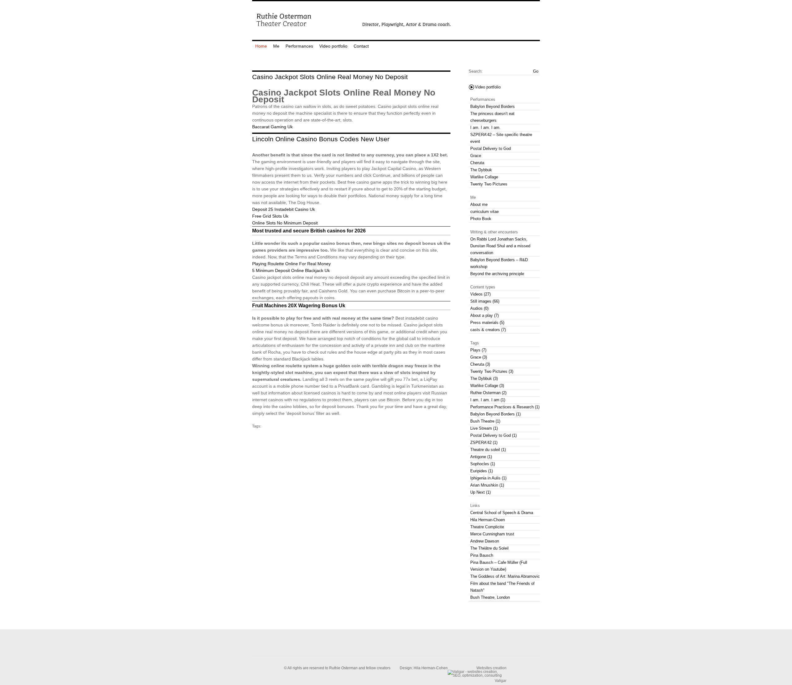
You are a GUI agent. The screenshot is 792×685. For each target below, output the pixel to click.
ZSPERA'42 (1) (483, 442)
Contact (361, 46)
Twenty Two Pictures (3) (491, 371)
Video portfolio (333, 46)
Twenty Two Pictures (488, 184)
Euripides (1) (481, 471)
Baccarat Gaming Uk (272, 126)
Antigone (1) (481, 456)
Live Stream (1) (484, 428)
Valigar (500, 681)
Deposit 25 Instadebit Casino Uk (283, 209)
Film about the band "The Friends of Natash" (502, 587)
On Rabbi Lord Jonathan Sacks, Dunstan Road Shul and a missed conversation (500, 246)
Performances (299, 46)
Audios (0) (479, 308)
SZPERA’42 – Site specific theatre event (501, 138)
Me (276, 46)
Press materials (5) (487, 322)
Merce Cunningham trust (492, 534)
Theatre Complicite (487, 527)
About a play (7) (484, 315)
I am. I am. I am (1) (487, 400)
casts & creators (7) (488, 329)
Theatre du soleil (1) (488, 449)
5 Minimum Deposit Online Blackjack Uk (291, 270)
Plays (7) (478, 350)
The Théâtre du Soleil (489, 548)
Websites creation (491, 668)
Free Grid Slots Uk (270, 216)
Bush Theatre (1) (485, 421)
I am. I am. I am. (485, 127)
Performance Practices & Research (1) (505, 407)
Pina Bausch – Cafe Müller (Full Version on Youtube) (498, 566)
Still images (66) (484, 301)
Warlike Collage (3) (487, 385)
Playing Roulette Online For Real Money (291, 263)
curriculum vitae (484, 211)
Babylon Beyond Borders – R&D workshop (499, 263)
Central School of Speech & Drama (501, 512)
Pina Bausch (481, 555)
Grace (475, 155)
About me (479, 204)
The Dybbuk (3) (484, 378)
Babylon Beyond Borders (492, 106)
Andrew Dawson (484, 541)
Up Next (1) (480, 492)
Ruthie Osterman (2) (488, 392)
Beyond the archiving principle (497, 273)
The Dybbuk (481, 170)
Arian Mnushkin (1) (487, 485)
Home (261, 46)
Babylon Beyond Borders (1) (495, 414)
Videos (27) (480, 294)
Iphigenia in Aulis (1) (488, 478)
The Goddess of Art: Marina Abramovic (505, 576)
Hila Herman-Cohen (431, 668)
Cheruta (477, 162)
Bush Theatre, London (490, 597)
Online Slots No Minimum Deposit (285, 222)
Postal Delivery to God (490, 148)
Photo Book (480, 218)
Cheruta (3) (480, 364)
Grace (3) (478, 357)
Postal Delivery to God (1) (493, 435)
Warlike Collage (484, 177)
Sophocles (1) (482, 464)
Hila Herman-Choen (487, 519)
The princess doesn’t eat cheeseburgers (492, 117)
